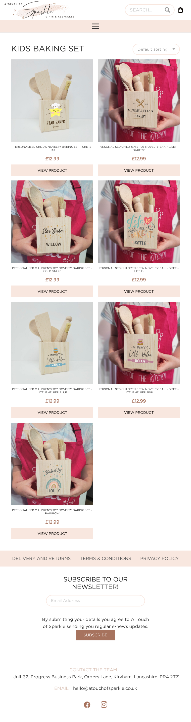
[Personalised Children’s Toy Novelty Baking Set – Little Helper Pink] (139, 305)
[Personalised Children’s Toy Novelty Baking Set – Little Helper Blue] (52, 305)
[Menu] (96, 26)
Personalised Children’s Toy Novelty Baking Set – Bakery (139, 148)
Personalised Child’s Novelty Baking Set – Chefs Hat (52, 148)
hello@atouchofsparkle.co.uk (105, 688)
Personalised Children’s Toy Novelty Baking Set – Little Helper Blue (52, 391)
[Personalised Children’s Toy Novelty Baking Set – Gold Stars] (52, 183)
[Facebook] (87, 704)
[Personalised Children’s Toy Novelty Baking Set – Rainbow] (52, 426)
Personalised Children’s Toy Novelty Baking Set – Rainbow (52, 512)
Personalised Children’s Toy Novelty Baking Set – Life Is (139, 270)
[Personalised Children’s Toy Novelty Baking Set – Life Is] (139, 183)
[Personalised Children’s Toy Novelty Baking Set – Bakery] (139, 62)
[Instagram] (104, 704)
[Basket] (181, 10)
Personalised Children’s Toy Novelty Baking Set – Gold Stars (52, 270)
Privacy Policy (159, 558)
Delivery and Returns (41, 558)
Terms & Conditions (105, 558)
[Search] (167, 9)
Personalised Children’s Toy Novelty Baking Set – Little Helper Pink (139, 391)
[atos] (39, 10)
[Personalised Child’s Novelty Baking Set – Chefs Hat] (52, 62)
